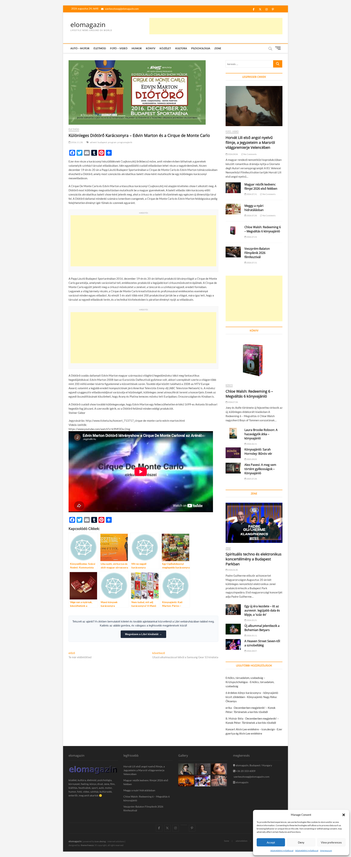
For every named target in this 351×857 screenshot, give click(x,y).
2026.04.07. (251, 651)
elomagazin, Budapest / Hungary (253, 765)
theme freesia (87, 845)
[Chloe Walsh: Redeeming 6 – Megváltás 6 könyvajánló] (233, 230)
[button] (344, 815)
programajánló (124, 142)
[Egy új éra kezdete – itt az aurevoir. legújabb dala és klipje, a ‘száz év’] (233, 609)
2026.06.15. (251, 444)
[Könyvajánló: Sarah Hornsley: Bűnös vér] (233, 452)
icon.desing (100, 841)
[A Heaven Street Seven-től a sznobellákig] (233, 644)
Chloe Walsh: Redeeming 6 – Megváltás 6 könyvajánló (262, 229)
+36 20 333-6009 (245, 770)
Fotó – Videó (118, 48)
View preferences (331, 842)
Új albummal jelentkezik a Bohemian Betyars (262, 628)
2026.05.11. (251, 635)
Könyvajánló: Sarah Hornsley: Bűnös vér (258, 451)
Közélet (165, 48)
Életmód (100, 48)
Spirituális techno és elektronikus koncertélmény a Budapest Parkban (254, 559)
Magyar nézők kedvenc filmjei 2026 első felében (260, 186)
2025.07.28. (251, 479)
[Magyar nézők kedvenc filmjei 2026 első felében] (233, 187)
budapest (102, 142)
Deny (301, 842)
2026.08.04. (232, 154)
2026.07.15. (251, 262)
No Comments (250, 154)
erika (229, 707)
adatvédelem (241, 841)
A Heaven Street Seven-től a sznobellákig (262, 643)
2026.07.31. (251, 194)
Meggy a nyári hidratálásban (254, 208)
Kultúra (181, 48)
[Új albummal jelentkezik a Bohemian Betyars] (233, 629)
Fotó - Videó (232, 131)
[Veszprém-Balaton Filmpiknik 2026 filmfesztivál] (233, 252)
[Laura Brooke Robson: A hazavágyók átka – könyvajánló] (233, 433)
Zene (217, 48)
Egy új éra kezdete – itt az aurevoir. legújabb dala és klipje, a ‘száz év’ (262, 610)
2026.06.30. (232, 570)
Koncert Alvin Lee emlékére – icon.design (250, 729)
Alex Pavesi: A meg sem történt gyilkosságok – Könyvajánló (260, 469)
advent (93, 142)
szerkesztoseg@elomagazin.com (121, 8)
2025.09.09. (251, 459)
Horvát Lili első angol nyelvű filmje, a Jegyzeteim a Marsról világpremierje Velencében (250, 142)
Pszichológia (200, 48)
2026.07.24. (251, 237)
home (226, 841)
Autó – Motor (79, 48)
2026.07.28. (251, 215)
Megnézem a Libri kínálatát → (143, 634)
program (112, 142)
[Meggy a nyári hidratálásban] (233, 209)
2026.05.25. (251, 620)
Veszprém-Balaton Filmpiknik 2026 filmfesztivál (257, 253)
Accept (271, 842)
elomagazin (87, 25)
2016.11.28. (77, 142)
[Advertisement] (215, 26)
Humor (137, 48)
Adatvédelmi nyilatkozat (281, 850)
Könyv (150, 48)
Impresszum (326, 850)
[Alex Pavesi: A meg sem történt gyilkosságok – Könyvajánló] (233, 468)
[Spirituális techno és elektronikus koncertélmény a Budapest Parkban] (254, 523)
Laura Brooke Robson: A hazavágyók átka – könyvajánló (261, 434)
